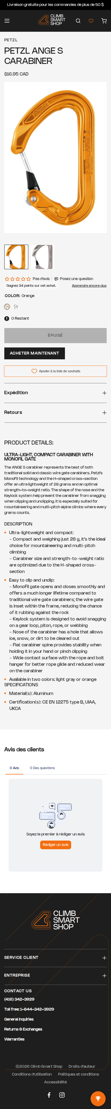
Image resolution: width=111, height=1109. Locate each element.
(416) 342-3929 (19, 999)
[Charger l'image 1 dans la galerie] (16, 257)
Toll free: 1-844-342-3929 (29, 1009)
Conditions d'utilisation (32, 1074)
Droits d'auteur (82, 1067)
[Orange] (7, 306)
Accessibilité (55, 1082)
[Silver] (15, 306)
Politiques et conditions (78, 1074)
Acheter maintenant (34, 353)
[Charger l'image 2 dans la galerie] (42, 257)
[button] (78, 20)
